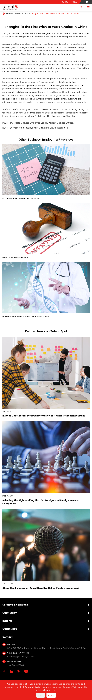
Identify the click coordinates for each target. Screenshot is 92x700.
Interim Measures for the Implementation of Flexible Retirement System (43, 416)
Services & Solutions (15, 605)
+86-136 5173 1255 (67, 1)
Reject (40, 695)
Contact (7, 637)
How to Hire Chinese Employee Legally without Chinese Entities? (41, 123)
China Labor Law (21, 13)
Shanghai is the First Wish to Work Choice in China (54, 13)
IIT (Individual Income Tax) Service (21, 198)
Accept (51, 695)
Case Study (9, 613)
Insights (7, 621)
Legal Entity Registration (15, 257)
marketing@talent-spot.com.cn (22, 656)
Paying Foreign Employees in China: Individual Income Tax (39, 128)
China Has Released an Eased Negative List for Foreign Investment (40, 588)
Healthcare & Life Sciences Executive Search (26, 316)
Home (9, 13)
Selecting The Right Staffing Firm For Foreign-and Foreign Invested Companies (40, 502)
